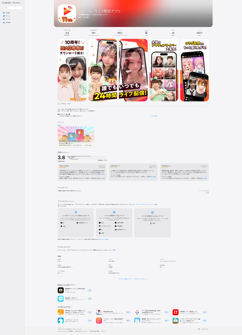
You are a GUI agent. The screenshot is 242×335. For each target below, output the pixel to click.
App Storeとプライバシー (81, 331)
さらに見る (154, 116)
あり (59, 273)
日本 (199, 329)
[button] (12, 12)
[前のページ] (55, 70)
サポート (103, 331)
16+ (161, 267)
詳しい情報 (105, 239)
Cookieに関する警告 (94, 331)
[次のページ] (210, 70)
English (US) (205, 329)
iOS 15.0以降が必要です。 (65, 267)
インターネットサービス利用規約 (65, 331)
